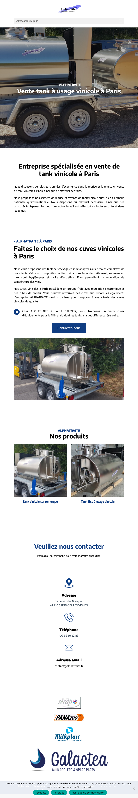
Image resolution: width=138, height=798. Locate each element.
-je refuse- (59, 792)
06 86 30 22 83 (69, 635)
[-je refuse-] (133, 788)
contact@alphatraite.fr (69, 666)
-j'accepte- (41, 792)
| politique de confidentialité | (88, 792)
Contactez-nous (69, 328)
